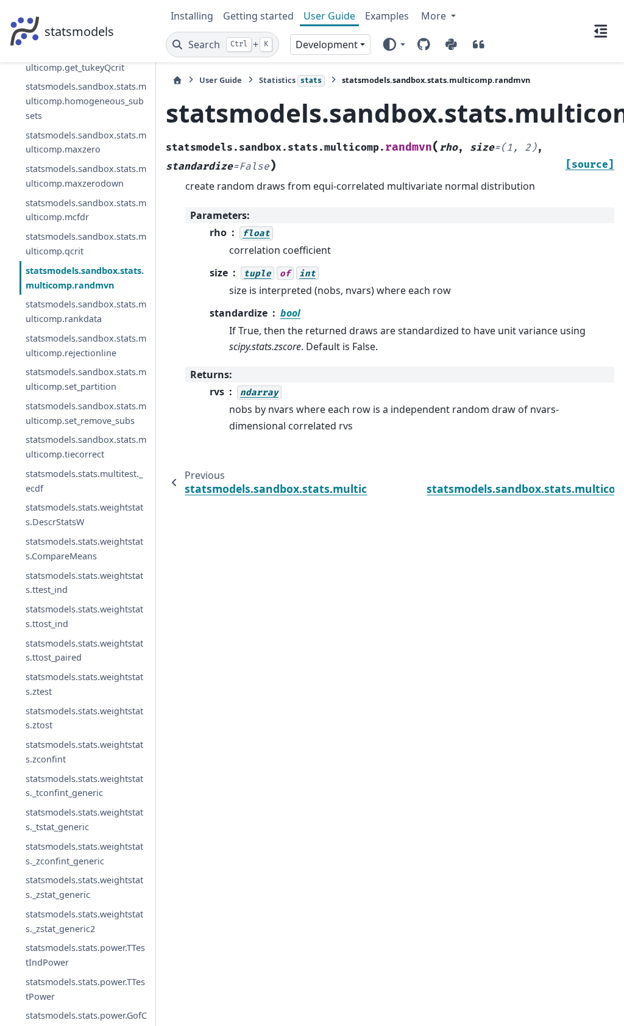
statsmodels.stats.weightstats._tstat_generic (84, 819)
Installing (192, 16)
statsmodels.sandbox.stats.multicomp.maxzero (86, 142)
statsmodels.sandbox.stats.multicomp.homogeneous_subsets (86, 101)
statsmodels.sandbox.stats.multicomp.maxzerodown (86, 176)
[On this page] (600, 31)
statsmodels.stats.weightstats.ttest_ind (84, 583)
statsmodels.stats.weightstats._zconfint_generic (84, 854)
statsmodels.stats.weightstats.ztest (84, 684)
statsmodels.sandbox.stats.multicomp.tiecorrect (86, 447)
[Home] (177, 80)
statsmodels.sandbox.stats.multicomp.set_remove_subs (86, 413)
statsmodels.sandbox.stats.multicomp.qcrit (86, 244)
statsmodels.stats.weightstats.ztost (84, 718)
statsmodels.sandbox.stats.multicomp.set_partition (86, 379)
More (434, 16)
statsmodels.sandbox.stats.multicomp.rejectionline (86, 345)
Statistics (290, 79)
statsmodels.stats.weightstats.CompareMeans (84, 549)
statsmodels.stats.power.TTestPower (85, 989)
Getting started (258, 16)
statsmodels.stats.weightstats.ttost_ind (84, 616)
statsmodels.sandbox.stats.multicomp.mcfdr (86, 210)
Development (327, 44)
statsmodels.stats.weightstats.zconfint (84, 752)
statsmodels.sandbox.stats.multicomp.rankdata (86, 311)
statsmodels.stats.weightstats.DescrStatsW (84, 514)
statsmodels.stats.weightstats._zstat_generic (84, 887)
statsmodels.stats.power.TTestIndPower (85, 955)
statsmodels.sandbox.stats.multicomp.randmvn (85, 278)
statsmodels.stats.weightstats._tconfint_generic (84, 786)
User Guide (329, 16)
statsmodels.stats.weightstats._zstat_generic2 (84, 921)
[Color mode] (393, 44)
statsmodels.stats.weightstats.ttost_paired (84, 650)
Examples (387, 16)
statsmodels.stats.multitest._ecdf (84, 481)
